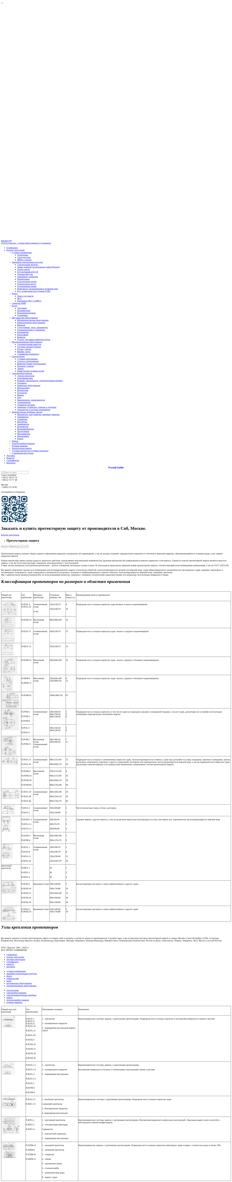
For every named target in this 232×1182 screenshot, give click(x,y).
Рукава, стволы (24, 349)
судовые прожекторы (16, 971)
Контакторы (22, 390)
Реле (19, 397)
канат (9, 981)
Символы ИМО (19, 303)
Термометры (23, 417)
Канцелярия (22, 335)
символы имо (12, 978)
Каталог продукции (15, 250)
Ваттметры (22, 422)
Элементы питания (26, 405)
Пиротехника (23, 279)
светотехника (12, 990)
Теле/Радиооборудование (23, 443)
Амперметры (23, 424)
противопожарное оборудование (21, 986)
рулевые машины (14, 1002)
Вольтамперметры (25, 429)
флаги (9, 976)
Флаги (15, 293)
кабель (9, 997)
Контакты (10, 463)
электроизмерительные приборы (21, 995)
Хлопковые (22, 315)
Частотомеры (23, 431)
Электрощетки (24, 402)
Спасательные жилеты (27, 264)
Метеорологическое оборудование (33, 320)
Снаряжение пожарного (28, 354)
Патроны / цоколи (25, 366)
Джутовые (22, 308)
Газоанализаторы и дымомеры (31, 330)
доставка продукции (15, 959)
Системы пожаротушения (29, 347)
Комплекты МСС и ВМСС (29, 301)
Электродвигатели (25, 376)
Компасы (21, 337)
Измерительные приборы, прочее (27, 412)
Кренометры (23, 332)
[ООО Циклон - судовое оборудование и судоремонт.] (26, 243)
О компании (12, 248)
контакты (10, 967)
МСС (19, 298)
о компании (11, 954)
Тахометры (22, 419)
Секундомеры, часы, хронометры (32, 327)
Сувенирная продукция (22, 453)
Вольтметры (22, 426)
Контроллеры (23, 388)
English (120, 467)
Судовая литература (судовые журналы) (30, 451)
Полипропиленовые (26, 313)
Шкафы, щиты (23, 351)
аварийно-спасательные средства (21, 974)
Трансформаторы (25, 378)
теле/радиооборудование (17, 1000)
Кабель (15, 441)
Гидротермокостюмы (26, 286)
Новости (10, 458)
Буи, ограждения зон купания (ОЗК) (33, 291)
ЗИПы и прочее (24, 260)
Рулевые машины (20, 446)
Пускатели (22, 393)
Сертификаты (12, 460)
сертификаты (12, 962)
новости (10, 964)
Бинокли (21, 325)
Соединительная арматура (29, 344)
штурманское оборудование (19, 983)
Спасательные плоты (27, 281)
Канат (14, 306)
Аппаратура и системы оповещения (33, 410)
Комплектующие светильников (31, 364)
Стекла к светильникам (28, 361)
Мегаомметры (23, 434)
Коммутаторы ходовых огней (30, 371)
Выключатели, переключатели (31, 400)
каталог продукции (15, 957)
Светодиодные (24, 257)
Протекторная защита (22, 448)
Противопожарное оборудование (27, 342)
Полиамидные (23, 310)
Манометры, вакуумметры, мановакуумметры (38, 414)
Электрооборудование (22, 373)
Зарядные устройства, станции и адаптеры (36, 407)
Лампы (20, 368)
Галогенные (22, 255)
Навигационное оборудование (31, 322)
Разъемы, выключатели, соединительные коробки (40, 380)
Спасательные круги (26, 284)
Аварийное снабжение (27, 277)
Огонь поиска (23, 269)
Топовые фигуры (25, 274)
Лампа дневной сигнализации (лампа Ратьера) (38, 267)
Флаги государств (25, 296)
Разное (20, 439)
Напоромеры (23, 436)
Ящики (20, 395)
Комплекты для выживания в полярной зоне (37, 289)
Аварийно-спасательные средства (27, 262)
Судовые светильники (27, 359)
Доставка (10, 455)
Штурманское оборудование (25, 318)
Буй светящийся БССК (27, 272)
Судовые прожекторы (22, 252)
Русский (112, 467)
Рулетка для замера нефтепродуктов (33, 339)
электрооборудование (16, 993)
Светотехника (18, 356)
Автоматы (22, 383)
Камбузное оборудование (28, 385)
